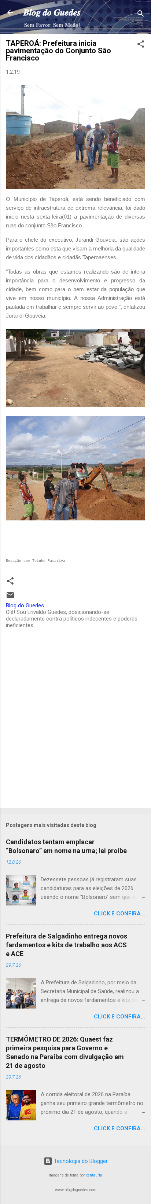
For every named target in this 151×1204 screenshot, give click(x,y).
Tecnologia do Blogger (80, 1161)
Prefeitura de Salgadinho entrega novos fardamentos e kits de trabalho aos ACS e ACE (66, 945)
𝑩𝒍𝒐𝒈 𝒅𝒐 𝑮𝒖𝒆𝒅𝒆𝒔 (52, 12)
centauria (94, 1175)
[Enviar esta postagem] (10, 597)
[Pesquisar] (140, 15)
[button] (140, 45)
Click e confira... (119, 913)
